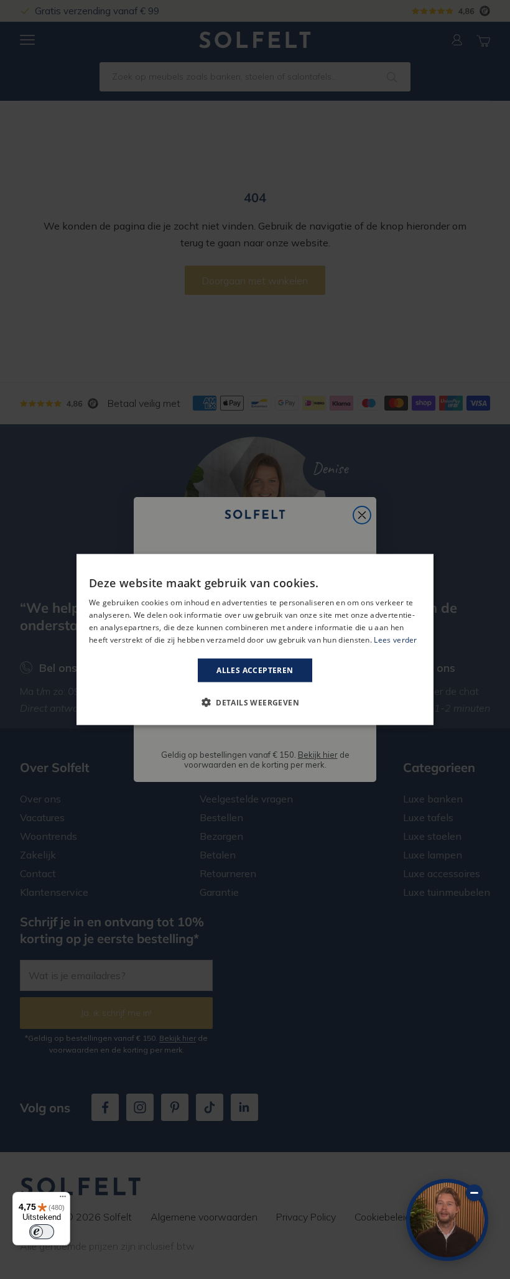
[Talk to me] (447, 1220)
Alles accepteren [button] (254, 669)
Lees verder (395, 639)
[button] (255, 701)
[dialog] (255, 639)
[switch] (41, 1231)
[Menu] (62, 1199)
